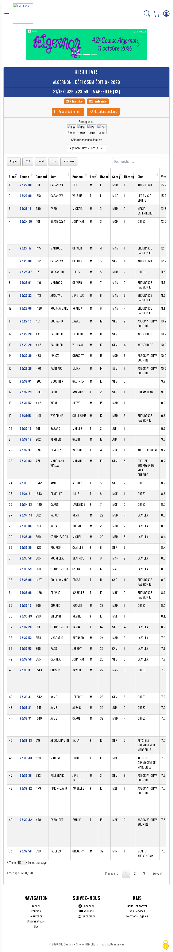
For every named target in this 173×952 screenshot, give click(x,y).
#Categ (129, 177)
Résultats (36, 916)
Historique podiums (105, 111)
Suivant (157, 873)
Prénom (77, 177)
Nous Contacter (137, 906)
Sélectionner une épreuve (86, 140)
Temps (24, 177)
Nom (53, 177)
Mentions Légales (137, 916)
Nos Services (137, 911)
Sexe (93, 177)
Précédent (111, 873)
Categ (116, 177)
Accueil (36, 906)
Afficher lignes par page (27, 862)
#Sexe (104, 177)
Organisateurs (36, 921)
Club (140, 177)
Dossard (41, 177)
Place (12, 177)
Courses (36, 911)
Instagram (88, 916)
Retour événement (70, 111)
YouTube (88, 911)
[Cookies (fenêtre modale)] (165, 945)
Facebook (88, 906)
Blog (36, 926)
